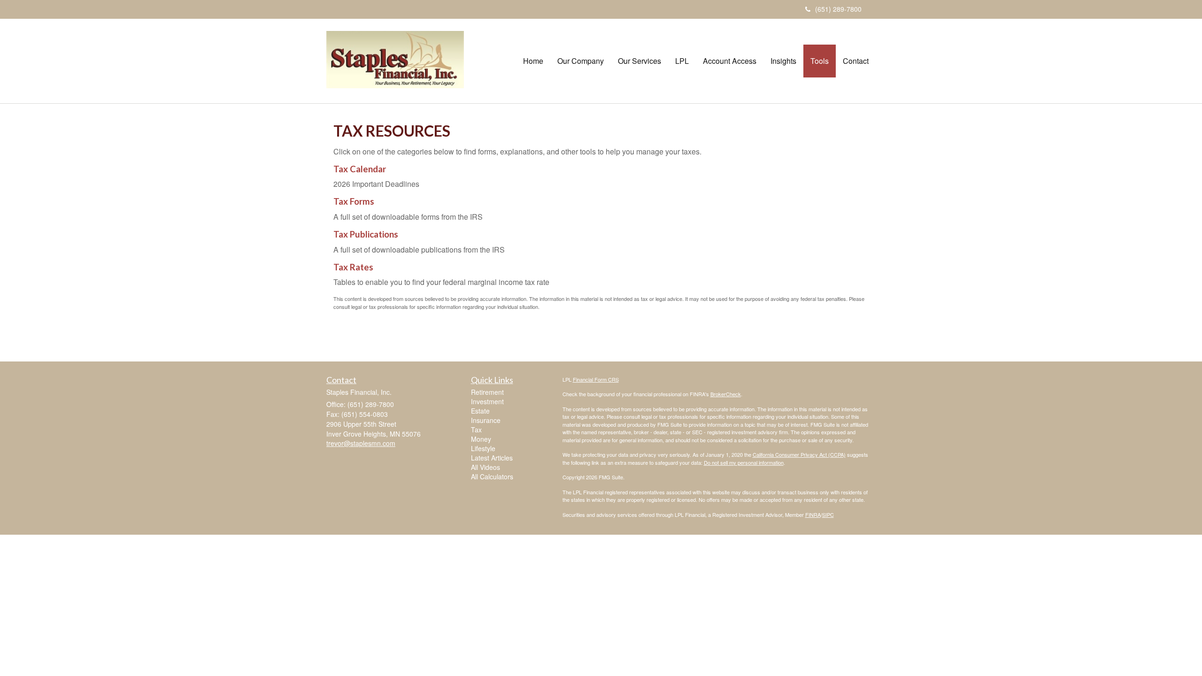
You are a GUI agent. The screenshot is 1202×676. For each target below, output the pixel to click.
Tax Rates (353, 267)
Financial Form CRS (596, 379)
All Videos (485, 467)
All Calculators (492, 476)
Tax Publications (365, 234)
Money (481, 439)
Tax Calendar (359, 169)
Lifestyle (483, 448)
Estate (480, 410)
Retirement (487, 392)
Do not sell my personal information (744, 462)
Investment (487, 401)
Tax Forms (353, 201)
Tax (476, 429)
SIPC (828, 514)
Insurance (486, 420)
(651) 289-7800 (838, 9)
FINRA (813, 514)
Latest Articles (492, 457)
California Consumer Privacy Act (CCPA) (799, 454)
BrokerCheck (725, 394)
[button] (580, 61)
